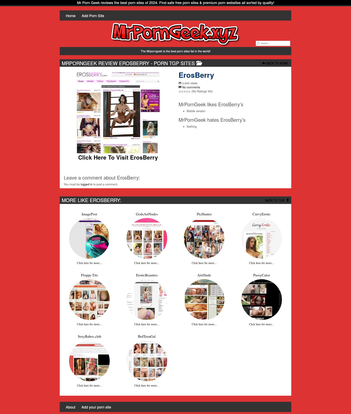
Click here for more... (89, 263)
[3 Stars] (184, 91)
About (70, 407)
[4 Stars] (187, 91)
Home (71, 15)
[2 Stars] (182, 91)
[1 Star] (180, 91)
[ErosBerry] (118, 112)
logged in (86, 184)
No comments (191, 87)
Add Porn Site (93, 15)
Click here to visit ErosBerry (118, 157)
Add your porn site (96, 407)
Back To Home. (277, 63)
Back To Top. (275, 200)
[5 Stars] (189, 91)
